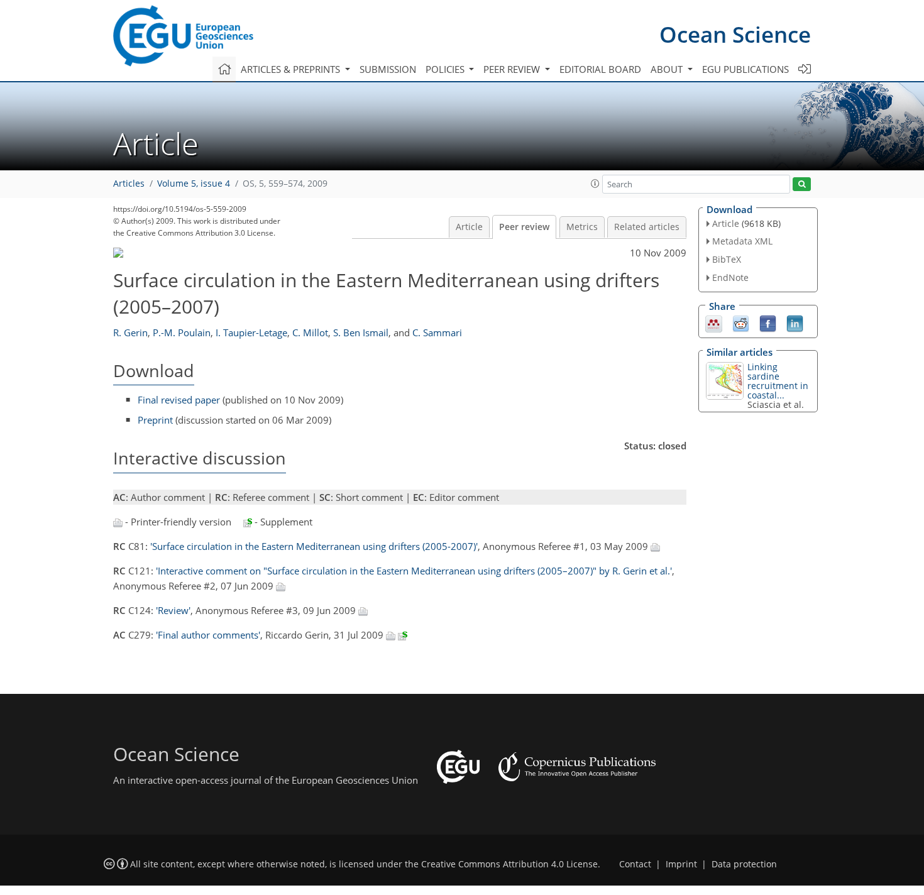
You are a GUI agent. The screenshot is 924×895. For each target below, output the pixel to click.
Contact (635, 864)
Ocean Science (735, 34)
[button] (595, 183)
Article (469, 227)
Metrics (582, 227)
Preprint (155, 420)
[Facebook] (767, 322)
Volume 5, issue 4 (193, 183)
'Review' (173, 610)
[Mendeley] (713, 322)
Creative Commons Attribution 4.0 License (509, 864)
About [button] (668, 69)
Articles (129, 183)
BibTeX (726, 259)
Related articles (646, 227)
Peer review (524, 227)
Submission (388, 69)
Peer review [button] (512, 69)
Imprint (681, 864)
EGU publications (745, 69)
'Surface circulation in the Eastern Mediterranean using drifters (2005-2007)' (314, 546)
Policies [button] (446, 69)
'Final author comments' (208, 635)
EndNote (730, 277)
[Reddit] (740, 322)
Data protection (744, 864)
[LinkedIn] (794, 322)
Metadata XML (742, 241)
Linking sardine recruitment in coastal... (777, 381)
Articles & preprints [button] (292, 69)
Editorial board (600, 69)
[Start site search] (802, 184)
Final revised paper (179, 399)
